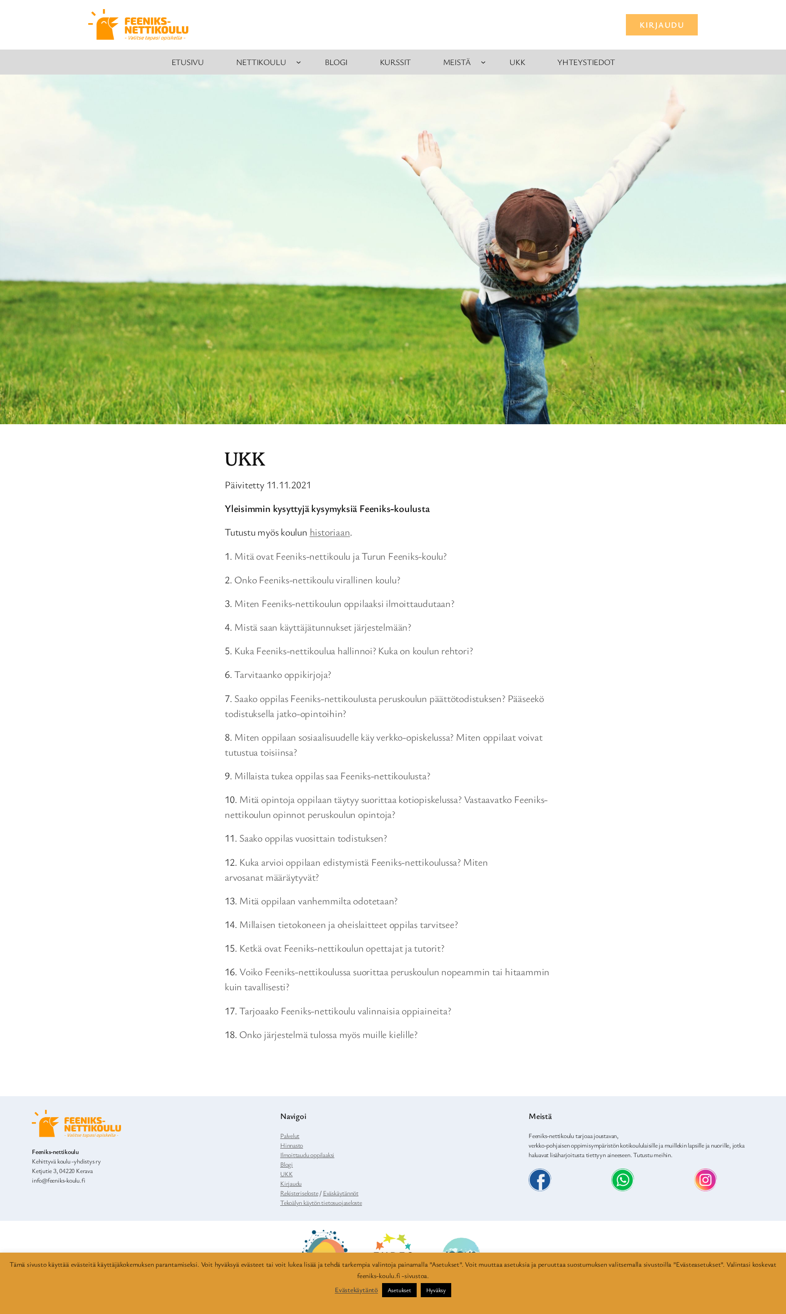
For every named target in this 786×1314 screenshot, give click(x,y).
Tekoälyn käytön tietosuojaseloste (321, 1202)
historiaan (330, 531)
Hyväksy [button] (436, 1290)
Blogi (286, 1164)
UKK (286, 1173)
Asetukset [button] (399, 1290)
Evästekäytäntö (356, 1289)
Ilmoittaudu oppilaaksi (307, 1154)
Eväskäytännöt (340, 1193)
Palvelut (289, 1135)
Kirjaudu (291, 1183)
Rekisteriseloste (299, 1193)
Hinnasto (291, 1145)
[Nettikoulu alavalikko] (298, 62)
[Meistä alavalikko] (483, 62)
